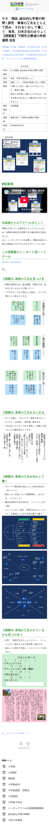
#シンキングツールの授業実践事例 (21, 58)
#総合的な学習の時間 (30, 51)
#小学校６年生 (33, 47)
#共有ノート (24, 733)
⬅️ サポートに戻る (24, 9)
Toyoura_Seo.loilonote (11, 262)
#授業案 (5, 47)
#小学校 (12, 47)
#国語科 (21, 47)
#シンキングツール (10, 733)
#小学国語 (16, 51)
